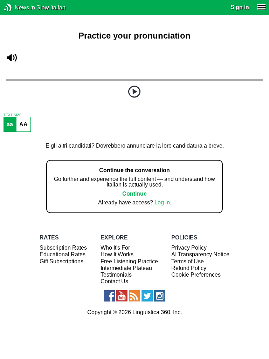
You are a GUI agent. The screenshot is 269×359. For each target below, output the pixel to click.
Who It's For (115, 248)
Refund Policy (188, 268)
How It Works (117, 254)
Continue (134, 194)
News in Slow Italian (18, 8)
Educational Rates (62, 254)
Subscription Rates (63, 248)
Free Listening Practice (129, 261)
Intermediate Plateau (126, 268)
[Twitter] (147, 296)
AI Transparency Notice (200, 254)
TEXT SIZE (13, 115)
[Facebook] (109, 296)
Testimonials (116, 275)
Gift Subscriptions (61, 261)
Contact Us (114, 281)
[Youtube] (121, 296)
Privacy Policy (189, 248)
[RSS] (134, 296)
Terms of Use (187, 261)
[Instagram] (159, 296)
